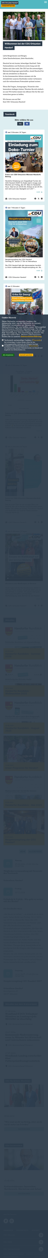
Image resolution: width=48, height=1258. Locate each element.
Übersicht (36, 340)
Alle (20, 124)
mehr (38, 192)
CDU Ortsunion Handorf (17, 199)
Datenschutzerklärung (31, 336)
